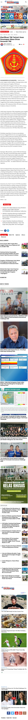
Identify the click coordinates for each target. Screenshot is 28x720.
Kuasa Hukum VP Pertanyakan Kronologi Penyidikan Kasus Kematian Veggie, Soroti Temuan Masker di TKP (11, 540)
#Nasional (3, 237)
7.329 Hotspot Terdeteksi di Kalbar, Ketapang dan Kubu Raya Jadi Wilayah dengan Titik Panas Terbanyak (13, 417)
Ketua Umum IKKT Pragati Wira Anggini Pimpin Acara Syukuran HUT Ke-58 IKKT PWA (10, 245)
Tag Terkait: (4, 235)
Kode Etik (9, 718)
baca (21, 44)
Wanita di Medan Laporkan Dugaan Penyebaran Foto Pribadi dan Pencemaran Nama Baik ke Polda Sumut (11, 518)
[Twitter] (8, 230)
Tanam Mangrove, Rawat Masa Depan (10, 561)
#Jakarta (18, 235)
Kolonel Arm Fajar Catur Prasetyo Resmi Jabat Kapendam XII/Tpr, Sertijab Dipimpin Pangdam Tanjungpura (9, 271)
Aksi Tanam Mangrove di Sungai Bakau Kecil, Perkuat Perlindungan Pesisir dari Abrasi (11, 577)
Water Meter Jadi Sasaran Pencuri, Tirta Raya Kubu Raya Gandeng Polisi (13, 350)
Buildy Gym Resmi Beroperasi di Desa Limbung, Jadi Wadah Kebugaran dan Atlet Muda (13, 438)
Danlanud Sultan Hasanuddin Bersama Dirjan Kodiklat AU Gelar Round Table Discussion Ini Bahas (9, 253)
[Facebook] (5, 230)
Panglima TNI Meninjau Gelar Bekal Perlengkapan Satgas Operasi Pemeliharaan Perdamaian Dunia (10, 262)
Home (1, 34)
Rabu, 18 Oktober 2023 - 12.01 (9, 44)
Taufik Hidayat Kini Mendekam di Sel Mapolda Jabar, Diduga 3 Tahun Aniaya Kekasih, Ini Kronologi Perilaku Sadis (11, 510)
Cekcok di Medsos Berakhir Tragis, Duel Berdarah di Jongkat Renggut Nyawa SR (11, 555)
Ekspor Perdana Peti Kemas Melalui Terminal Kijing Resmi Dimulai (11, 546)
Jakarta (9, 34)
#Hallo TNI (11, 235)
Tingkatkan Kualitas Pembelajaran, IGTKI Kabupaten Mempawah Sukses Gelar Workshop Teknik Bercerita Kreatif (11, 570)
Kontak (15, 718)
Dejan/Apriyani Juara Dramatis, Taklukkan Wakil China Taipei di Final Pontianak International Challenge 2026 (14, 317)
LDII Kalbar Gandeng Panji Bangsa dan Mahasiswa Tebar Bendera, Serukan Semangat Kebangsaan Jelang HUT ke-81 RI (11, 525)
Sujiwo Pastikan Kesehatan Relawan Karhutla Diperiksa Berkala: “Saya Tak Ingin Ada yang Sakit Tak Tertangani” (13, 222)
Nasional (15, 34)
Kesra (12, 34)
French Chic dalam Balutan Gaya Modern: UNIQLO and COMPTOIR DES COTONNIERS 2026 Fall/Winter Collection (14, 209)
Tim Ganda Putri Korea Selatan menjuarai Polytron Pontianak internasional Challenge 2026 (12, 460)
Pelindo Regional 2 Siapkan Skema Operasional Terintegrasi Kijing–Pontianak (11, 532)
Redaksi (3, 718)
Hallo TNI (5, 34)
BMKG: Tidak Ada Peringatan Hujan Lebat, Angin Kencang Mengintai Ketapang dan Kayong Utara (12, 383)
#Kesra (23, 235)
